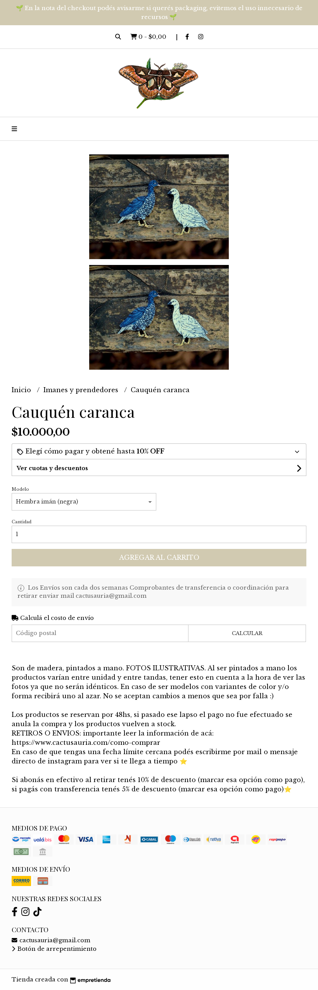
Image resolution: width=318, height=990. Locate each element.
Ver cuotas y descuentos (52, 468)
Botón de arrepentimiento (56, 948)
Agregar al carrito (159, 557)
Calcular (247, 633)
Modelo (20, 489)
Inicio (22, 390)
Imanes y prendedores (81, 390)
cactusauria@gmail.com (54, 940)
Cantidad (21, 521)
